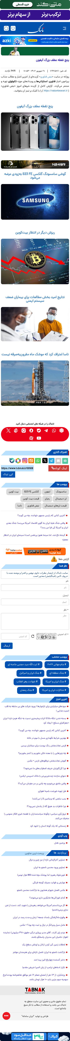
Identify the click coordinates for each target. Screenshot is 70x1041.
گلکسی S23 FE (31, 492)
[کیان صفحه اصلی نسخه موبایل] (35, 1036)
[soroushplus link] (31, 430)
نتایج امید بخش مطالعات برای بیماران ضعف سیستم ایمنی (35, 299)
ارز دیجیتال (60, 499)
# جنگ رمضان (27, 690)
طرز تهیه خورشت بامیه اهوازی (52, 791)
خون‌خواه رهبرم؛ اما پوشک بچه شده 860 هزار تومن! (41, 875)
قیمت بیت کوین (31, 499)
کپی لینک (8, 474)
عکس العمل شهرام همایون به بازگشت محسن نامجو (41, 890)
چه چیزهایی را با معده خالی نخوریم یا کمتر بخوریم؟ (42, 753)
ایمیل (65, 595)
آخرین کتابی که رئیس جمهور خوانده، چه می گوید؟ (41, 515)
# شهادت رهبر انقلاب (27, 682)
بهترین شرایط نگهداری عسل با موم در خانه (46, 738)
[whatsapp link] (54, 430)
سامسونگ (61, 492)
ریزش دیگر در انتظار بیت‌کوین (35, 232)
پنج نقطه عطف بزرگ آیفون (35, 106)
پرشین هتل (59, 843)
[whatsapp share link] (38, 461)
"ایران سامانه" (28, 1016)
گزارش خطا (64, 559)
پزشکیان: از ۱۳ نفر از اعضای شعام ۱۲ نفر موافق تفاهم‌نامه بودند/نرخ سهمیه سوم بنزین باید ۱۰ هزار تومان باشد (35, 977)
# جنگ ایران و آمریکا (56, 682)
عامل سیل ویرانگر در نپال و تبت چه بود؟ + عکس (42, 925)
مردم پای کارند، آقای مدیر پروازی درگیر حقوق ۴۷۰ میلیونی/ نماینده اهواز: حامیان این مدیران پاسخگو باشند (35, 935)
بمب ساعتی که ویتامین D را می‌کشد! (49, 799)
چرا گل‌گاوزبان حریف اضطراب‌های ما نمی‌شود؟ (45, 768)
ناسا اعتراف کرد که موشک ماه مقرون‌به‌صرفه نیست (35, 354)
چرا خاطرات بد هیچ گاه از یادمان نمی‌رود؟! (46, 806)
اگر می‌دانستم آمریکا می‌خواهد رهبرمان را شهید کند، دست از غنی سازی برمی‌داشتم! (36, 908)
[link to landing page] (36, 28)
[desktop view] (13, 28)
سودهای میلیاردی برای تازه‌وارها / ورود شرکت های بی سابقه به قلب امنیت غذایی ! (37, 709)
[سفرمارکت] (35, 551)
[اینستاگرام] (24, 460)
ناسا (20, 506)
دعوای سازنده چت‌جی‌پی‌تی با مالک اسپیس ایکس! (42, 776)
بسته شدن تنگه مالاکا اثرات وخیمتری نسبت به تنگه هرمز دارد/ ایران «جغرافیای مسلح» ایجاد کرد (36, 721)
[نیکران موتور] (35, 164)
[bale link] (38, 430)
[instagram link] (23, 430)
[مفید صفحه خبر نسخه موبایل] (35, 15)
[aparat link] (31, 438)
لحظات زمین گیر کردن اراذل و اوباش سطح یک (43, 945)
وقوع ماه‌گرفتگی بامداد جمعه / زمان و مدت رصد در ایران (39, 917)
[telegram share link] (51, 461)
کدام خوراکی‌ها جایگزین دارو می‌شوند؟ (47, 898)
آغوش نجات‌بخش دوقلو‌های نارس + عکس (46, 761)
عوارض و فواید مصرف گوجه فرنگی (49, 883)
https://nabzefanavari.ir (55, 91)
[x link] (8, 430)
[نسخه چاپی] (65, 461)
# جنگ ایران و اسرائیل (30, 673)
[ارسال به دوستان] (58, 461)
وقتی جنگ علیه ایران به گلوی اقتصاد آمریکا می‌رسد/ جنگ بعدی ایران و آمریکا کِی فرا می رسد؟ (37, 526)
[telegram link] (46, 430)
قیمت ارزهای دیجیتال (55, 506)
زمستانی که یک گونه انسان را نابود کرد (48, 826)
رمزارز (47, 499)
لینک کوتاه (60, 468)
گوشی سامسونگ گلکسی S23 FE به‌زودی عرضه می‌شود (35, 176)
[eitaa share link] (31, 461)
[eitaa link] (16, 430)
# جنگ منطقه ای (57, 673)
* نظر (66, 610)
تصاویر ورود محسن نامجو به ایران (49, 867)
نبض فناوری (46, 77)
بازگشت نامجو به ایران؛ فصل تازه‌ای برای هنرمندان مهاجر (39, 952)
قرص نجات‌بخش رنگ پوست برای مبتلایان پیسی (43, 746)
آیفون (47, 492)
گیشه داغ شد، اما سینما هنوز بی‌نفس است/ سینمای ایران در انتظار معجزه (36, 538)
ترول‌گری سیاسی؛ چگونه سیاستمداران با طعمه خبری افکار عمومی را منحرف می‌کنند (36, 816)
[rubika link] (61, 430)
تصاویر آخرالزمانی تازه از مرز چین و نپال (47, 860)
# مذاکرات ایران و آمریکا (54, 690)
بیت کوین (13, 492)
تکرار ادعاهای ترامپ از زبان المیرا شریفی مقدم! (43, 967)
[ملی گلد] (35, 4)
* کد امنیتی (63, 634)
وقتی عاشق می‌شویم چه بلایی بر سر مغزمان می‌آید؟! (42, 784)
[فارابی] (35, 51)
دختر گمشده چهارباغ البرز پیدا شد (49, 960)
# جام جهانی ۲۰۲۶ (56, 665)
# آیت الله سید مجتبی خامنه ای (23, 665)
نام (67, 581)
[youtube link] (38, 438)
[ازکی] (35, 40)
